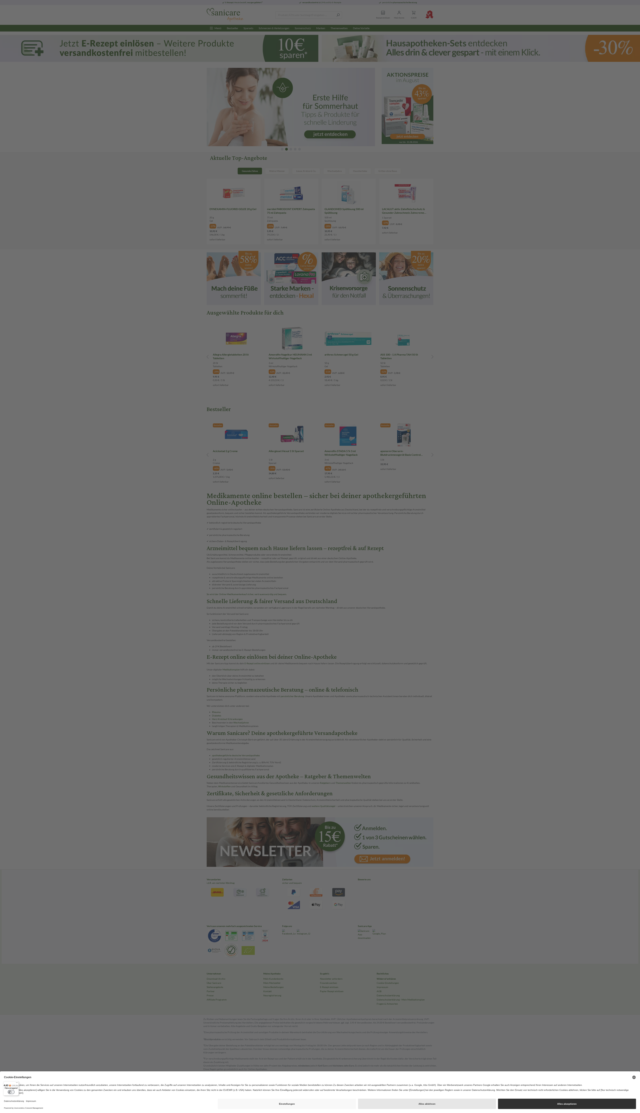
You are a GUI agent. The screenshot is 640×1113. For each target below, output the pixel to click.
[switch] (11, 1092)
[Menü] (17, 1083)
